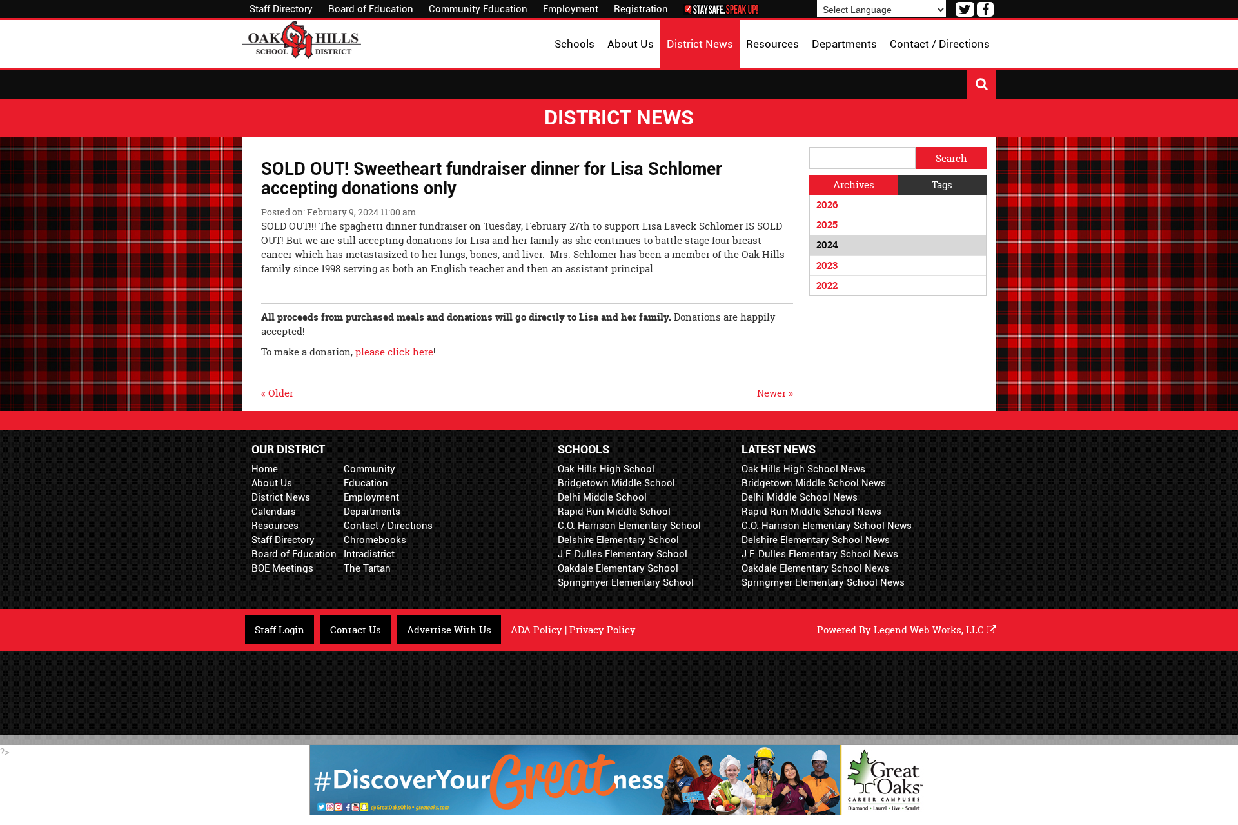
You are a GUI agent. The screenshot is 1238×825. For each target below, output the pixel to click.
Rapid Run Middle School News (811, 511)
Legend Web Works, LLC (930, 630)
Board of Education (370, 9)
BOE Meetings (282, 568)
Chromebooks (375, 540)
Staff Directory (281, 9)
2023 (827, 265)
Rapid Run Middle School (614, 511)
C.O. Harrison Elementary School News (827, 526)
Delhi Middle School (602, 497)
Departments (372, 511)
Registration (641, 9)
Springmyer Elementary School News (823, 582)
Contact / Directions (388, 526)
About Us (271, 483)
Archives (853, 185)
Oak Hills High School (606, 469)
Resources (275, 526)
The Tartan (367, 568)
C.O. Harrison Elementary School (629, 526)
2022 (827, 285)
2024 (827, 245)
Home (264, 469)
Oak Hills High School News (803, 469)
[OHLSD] (301, 38)
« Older (277, 393)
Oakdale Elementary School (618, 568)
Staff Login (279, 630)
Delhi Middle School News (800, 497)
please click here (394, 352)
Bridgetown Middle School (616, 483)
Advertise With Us (449, 630)
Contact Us (355, 630)
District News (280, 497)
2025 (827, 225)
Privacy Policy (602, 630)
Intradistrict (369, 554)
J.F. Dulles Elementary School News (820, 554)
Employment (570, 9)
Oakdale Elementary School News (815, 568)
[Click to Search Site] (981, 84)
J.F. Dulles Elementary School (622, 554)
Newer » (775, 393)
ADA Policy (536, 630)
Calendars (273, 511)
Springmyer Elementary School (626, 582)
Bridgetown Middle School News (814, 483)
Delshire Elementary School (618, 540)
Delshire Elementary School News (816, 540)
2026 (827, 205)
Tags (942, 185)
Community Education (478, 9)
